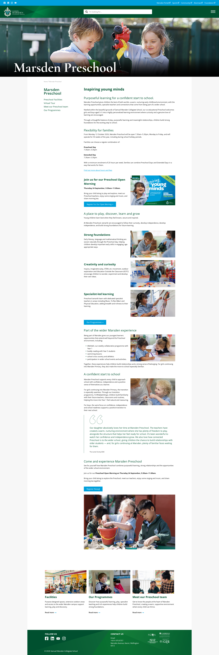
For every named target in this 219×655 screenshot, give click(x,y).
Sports (174, 3)
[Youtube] (58, 638)
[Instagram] (12, 3)
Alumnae (197, 3)
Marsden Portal (163, 3)
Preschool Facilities (53, 99)
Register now (92, 489)
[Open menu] (213, 12)
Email (113, 638)
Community (185, 3)
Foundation (209, 3)
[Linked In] (8, 3)
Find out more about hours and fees (98, 170)
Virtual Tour (49, 103)
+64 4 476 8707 (117, 640)
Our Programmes (52, 110)
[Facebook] (4, 3)
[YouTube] (15, 3)
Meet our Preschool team (56, 106)
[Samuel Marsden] (14, 12)
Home (46, 82)
